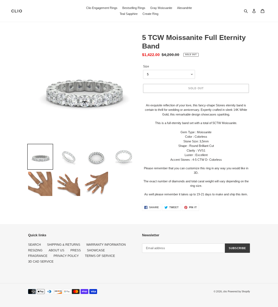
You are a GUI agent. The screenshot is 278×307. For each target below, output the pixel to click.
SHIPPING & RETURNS (63, 244)
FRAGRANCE (37, 255)
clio (17, 11)
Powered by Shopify (239, 291)
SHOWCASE (96, 250)
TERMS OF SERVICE (100, 255)
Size (146, 66)
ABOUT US (56, 250)
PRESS (75, 250)
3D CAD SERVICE (41, 261)
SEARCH (34, 244)
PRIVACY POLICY (66, 255)
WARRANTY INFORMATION (106, 244)
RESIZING (35, 250)
